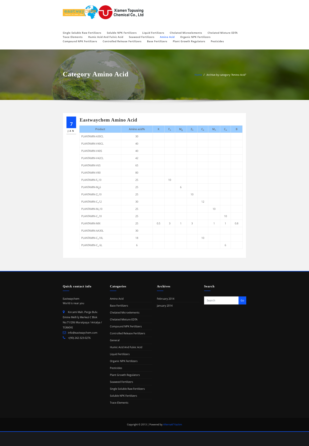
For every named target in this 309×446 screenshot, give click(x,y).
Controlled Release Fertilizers (122, 41)
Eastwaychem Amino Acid (108, 120)
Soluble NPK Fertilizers (122, 32)
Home (198, 75)
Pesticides (217, 41)
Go (242, 300)
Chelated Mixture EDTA (223, 32)
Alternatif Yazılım (172, 424)
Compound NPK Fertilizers (80, 41)
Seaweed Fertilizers (141, 37)
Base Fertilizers (157, 41)
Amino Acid (167, 37)
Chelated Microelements (186, 32)
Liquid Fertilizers (153, 32)
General (115, 340)
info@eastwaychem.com (82, 332)
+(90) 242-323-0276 (79, 338)
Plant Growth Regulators (189, 41)
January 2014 (165, 305)
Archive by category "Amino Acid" (226, 75)
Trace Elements (73, 37)
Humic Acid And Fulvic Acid (105, 37)
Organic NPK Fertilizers (195, 37)
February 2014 (165, 298)
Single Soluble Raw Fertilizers (82, 32)
